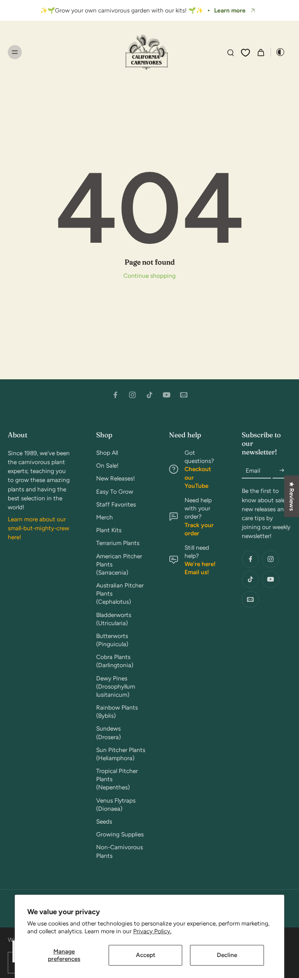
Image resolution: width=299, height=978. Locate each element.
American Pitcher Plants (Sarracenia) (119, 564)
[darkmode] (278, 52)
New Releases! (115, 478)
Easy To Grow (114, 491)
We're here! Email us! (200, 568)
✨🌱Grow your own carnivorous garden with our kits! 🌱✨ (121, 10)
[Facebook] (115, 394)
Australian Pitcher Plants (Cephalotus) (120, 593)
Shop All (107, 452)
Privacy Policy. (152, 931)
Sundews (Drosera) (108, 732)
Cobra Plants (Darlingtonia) (114, 661)
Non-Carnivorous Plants (119, 851)
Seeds (104, 821)
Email (253, 470)
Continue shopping (149, 275)
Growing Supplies (120, 834)
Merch (104, 517)
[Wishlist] (245, 52)
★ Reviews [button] (291, 496)
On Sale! (107, 465)
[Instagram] (132, 394)
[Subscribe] (282, 470)
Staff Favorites (116, 504)
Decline (227, 955)
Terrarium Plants (117, 543)
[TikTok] (149, 394)
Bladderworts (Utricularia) (113, 619)
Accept (145, 955)
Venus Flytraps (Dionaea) (115, 804)
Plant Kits (108, 530)
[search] (230, 52)
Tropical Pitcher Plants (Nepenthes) (117, 779)
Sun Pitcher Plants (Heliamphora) (120, 754)
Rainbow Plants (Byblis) (117, 711)
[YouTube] (166, 394)
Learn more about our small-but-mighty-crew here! (38, 528)
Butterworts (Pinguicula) (112, 640)
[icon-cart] (260, 52)
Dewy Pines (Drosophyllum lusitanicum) (115, 686)
